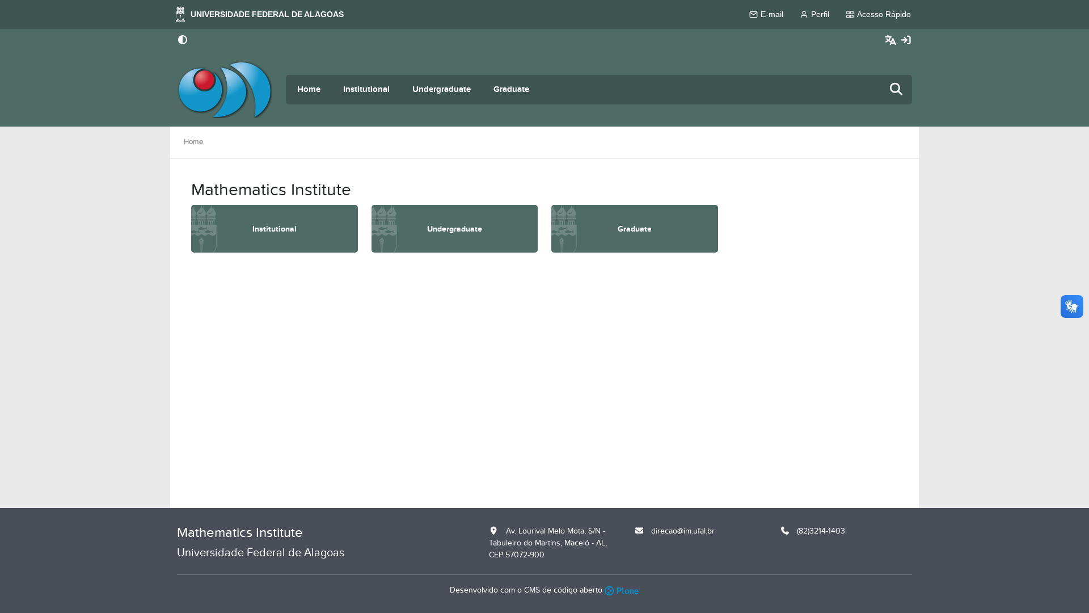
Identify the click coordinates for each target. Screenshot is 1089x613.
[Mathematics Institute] (224, 90)
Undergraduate (441, 89)
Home (308, 89)
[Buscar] (896, 90)
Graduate (511, 89)
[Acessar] (906, 41)
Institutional (366, 89)
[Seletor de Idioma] (892, 41)
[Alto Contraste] (182, 40)
